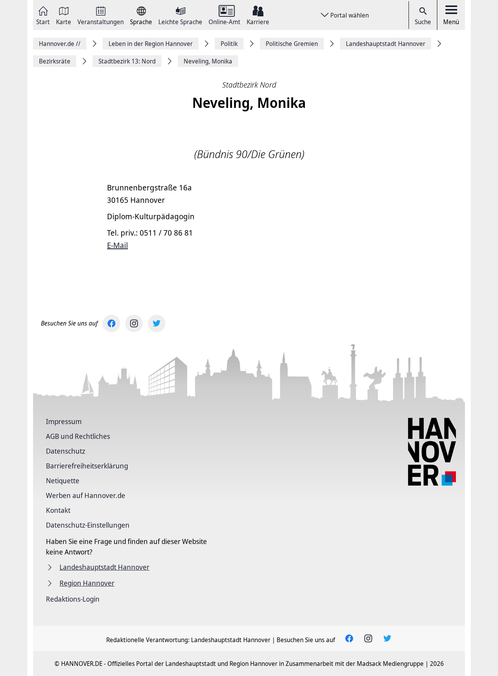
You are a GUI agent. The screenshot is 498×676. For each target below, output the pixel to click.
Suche (423, 22)
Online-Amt (224, 21)
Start (43, 21)
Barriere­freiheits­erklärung (87, 465)
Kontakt (58, 510)
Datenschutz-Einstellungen (88, 524)
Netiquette (62, 480)
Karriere (258, 21)
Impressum (64, 421)
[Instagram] (134, 323)
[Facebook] (111, 323)
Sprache (141, 21)
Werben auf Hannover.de (85, 495)
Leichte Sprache (180, 21)
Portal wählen (349, 15)
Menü (451, 22)
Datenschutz (65, 450)
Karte (63, 21)
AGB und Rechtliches (78, 436)
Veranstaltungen (100, 21)
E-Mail (117, 245)
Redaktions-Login (73, 598)
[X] (156, 323)
